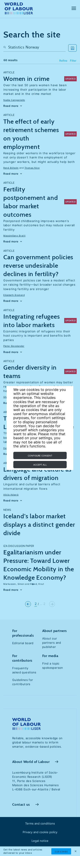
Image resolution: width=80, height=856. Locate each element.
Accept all (40, 464)
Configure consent (40, 455)
